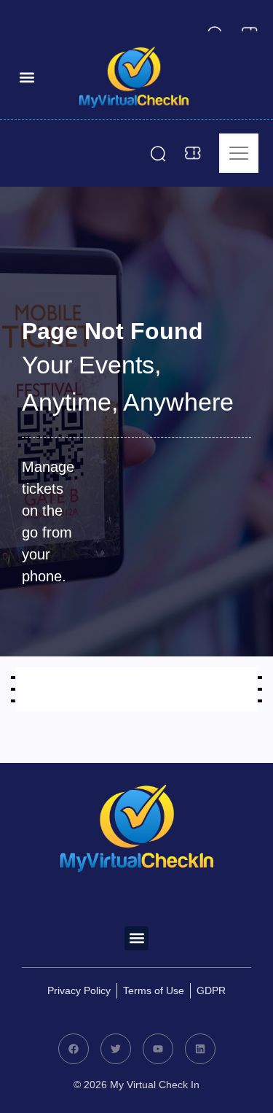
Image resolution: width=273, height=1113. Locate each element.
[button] (27, 78)
